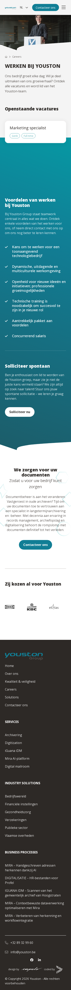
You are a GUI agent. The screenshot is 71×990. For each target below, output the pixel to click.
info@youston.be (23, 952)
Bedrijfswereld (15, 796)
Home (9, 666)
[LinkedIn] (39, 960)
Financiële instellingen (21, 804)
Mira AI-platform (17, 758)
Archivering (13, 735)
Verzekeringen (15, 820)
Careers (11, 689)
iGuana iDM (13, 750)
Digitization (13, 743)
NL (21, 7)
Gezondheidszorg (18, 812)
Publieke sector (16, 828)
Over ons (11, 673)
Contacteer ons (45, 7)
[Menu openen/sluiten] (63, 7)
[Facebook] (31, 960)
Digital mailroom (17, 766)
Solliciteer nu (19, 412)
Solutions (12, 697)
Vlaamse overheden (19, 835)
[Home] (6, 56)
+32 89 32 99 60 (21, 942)
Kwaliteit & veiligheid (20, 681)
